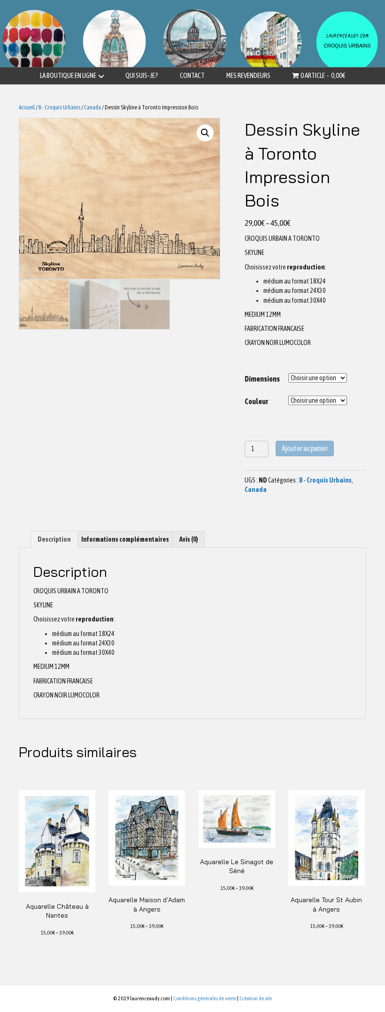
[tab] (54, 539)
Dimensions (262, 379)
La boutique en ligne (68, 75)
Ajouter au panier (305, 448)
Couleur (256, 401)
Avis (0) (188, 539)
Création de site (255, 998)
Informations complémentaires (125, 539)
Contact (192, 75)
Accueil (27, 107)
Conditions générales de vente (204, 998)
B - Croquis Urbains (59, 107)
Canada (92, 107)
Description (54, 539)
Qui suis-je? (141, 75)
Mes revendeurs (248, 75)
